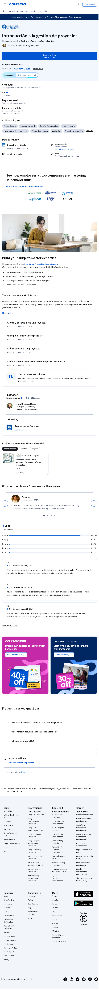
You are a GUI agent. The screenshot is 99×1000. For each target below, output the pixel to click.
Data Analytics (9, 825)
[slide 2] (47, 515)
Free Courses (9, 956)
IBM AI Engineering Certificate (35, 857)
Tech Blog (32, 918)
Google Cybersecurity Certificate (33, 821)
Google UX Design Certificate (35, 851)
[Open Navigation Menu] (5, 4)
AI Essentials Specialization (57, 816)
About (6, 896)
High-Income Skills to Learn (84, 851)
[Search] (79, 4)
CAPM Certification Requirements (83, 820)
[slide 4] (54, 515)
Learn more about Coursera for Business (24, 186)
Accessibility (57, 915)
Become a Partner (10, 948)
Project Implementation (74, 131)
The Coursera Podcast (33, 913)
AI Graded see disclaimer (65, 149)
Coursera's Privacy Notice (12, 791)
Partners (31, 900)
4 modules (7, 85)
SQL (5, 851)
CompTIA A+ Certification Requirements (81, 828)
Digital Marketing (10, 829)
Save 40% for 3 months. (70, 17)
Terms (54, 904)
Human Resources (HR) (11, 834)
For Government (10, 940)
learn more (25, 772)
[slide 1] (44, 515)
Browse (12, 11)
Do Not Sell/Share (59, 941)
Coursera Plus (9, 915)
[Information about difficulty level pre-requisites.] (24, 103)
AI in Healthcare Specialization (58, 835)
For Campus (8, 944)
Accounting (8, 811)
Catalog (7, 911)
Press (54, 896)
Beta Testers (33, 904)
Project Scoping (10, 126)
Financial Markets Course (58, 857)
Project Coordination (40, 131)
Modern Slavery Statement (58, 936)
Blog (29, 908)
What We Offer (9, 900)
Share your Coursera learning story (84, 879)
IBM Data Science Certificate (34, 870)
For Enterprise (9, 936)
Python (6, 847)
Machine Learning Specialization (58, 864)
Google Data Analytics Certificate (35, 829)
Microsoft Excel (9, 839)
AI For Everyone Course (58, 829)
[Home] (3, 11)
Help (54, 911)
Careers (7, 908)
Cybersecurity (9, 821)
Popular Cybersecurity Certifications (81, 872)
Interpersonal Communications (15, 131)
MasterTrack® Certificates (9, 927)
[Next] (94, 503)
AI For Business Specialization (58, 822)
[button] (89, 130)
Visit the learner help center (21, 762)
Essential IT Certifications (81, 844)
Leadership (56, 131)
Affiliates (55, 931)
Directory (55, 927)
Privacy (55, 908)
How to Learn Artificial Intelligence (84, 857)
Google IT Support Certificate (35, 835)
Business (23, 11)
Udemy (6, 959)
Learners (31, 896)
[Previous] (5, 503)
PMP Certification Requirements (83, 864)
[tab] (10, 449)
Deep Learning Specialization (57, 842)
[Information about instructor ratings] (21, 398)
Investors (55, 900)
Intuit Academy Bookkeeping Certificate (33, 878)
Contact (55, 919)
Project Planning (69, 126)
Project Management (12, 843)
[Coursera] (17, 4)
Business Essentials (39, 11)
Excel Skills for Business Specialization (57, 850)
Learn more (38, 68)
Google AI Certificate (36, 814)
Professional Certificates (8, 920)
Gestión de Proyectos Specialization (41, 264)
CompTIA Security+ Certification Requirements (83, 837)
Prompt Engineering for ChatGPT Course (60, 870)
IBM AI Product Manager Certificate (35, 864)
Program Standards (28, 126)
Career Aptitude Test (84, 814)
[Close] (92, 17)
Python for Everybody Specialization (57, 878)
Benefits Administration (49, 126)
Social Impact (9, 952)
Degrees (7, 932)
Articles (55, 923)
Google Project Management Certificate (34, 843)
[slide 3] (51, 515)
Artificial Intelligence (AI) (11, 816)
